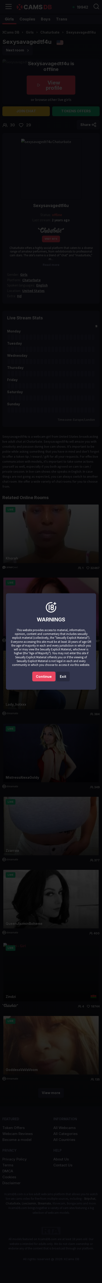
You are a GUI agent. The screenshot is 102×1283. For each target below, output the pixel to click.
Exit (63, 676)
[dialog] (51, 641)
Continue (44, 676)
